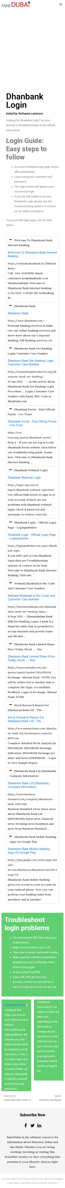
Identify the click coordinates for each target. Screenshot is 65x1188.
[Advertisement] (32, 43)
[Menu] (60, 4)
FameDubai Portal (15, 1005)
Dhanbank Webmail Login (24, 477)
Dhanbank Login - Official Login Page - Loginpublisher (32, 537)
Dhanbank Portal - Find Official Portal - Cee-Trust (32, 423)
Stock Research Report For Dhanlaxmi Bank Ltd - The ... (26, 719)
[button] (32, 242)
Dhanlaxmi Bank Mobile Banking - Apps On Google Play (29, 851)
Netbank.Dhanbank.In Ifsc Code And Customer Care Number (31, 598)
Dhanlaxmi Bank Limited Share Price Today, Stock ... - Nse (31, 658)
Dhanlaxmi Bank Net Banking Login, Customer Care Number (31, 363)
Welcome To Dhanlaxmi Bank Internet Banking (32, 254)
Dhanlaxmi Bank (18, 313)
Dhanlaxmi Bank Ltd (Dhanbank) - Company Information (29, 785)
